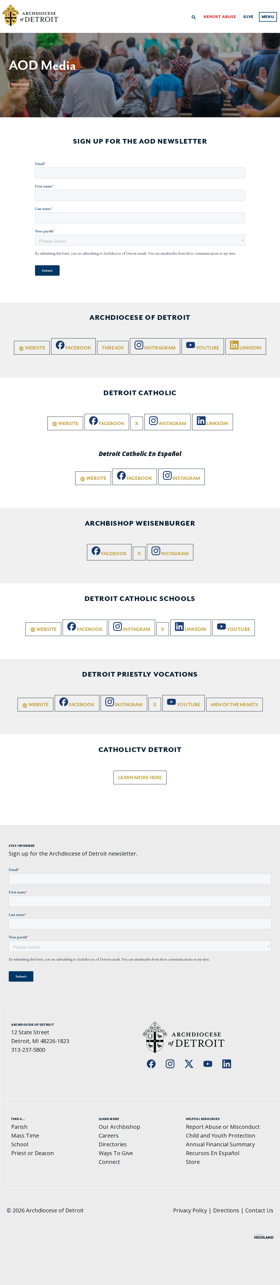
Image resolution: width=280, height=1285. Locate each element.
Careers (109, 1135)
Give (248, 17)
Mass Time (25, 1135)
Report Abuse (220, 17)
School (19, 1144)
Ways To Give (116, 1153)
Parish (19, 1126)
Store (193, 1162)
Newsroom (20, 84)
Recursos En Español (212, 1153)
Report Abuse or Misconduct (223, 1126)
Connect (109, 1162)
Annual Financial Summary (220, 1144)
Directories (113, 1144)
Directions (226, 1210)
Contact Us (259, 1210)
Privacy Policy (190, 1210)
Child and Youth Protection (220, 1135)
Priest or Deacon (32, 1153)
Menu (268, 17)
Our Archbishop (119, 1126)
